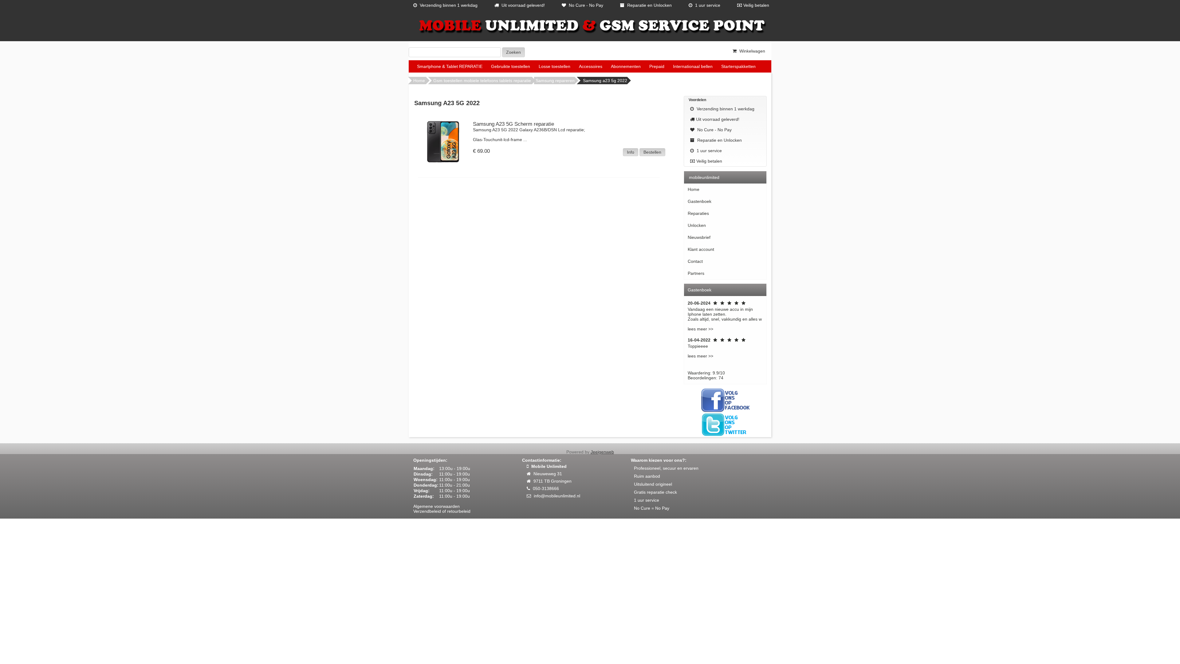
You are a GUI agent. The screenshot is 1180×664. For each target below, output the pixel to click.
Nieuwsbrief (699, 237)
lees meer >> (700, 328)
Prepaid (656, 66)
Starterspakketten (738, 66)
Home (419, 80)
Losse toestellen (554, 66)
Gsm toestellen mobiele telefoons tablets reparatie (482, 80)
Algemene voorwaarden (436, 506)
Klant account (701, 249)
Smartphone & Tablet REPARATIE (449, 66)
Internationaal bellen (693, 66)
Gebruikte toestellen (510, 66)
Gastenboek (699, 201)
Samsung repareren (555, 80)
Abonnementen (626, 66)
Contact (695, 261)
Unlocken (697, 225)
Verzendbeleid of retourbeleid (441, 511)
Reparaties (698, 213)
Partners (696, 273)
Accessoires (590, 66)
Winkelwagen (751, 51)
